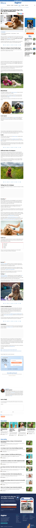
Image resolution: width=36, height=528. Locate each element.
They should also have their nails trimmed (9, 219)
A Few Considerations (3, 34)
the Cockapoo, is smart (9, 326)
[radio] (9, 375)
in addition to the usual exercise (9, 269)
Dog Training (16, 5)
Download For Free (30, 33)
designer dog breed (14, 92)
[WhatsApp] (19, 13)
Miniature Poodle (14, 136)
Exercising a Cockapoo (4, 263)
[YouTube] (4, 3)
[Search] (34, 5)
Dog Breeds (22, 5)
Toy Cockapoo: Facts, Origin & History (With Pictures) (9, 349)
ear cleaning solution (11, 215)
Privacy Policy (11, 509)
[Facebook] (1, 3)
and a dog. (11, 395)
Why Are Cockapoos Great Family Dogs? (5, 33)
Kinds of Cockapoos (13, 33)
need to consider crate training (8, 314)
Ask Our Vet (26, 5)
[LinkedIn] (21, 13)
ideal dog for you (12, 346)
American (15, 117)
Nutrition (12, 5)
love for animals (13, 392)
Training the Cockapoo (4, 275)
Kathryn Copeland (8, 390)
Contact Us (24, 516)
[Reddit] (17, 13)
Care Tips (18, 33)
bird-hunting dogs (7, 118)
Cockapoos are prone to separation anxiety (16, 313)
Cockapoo (9, 38)
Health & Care (8, 5)
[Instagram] (2, 3)
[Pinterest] (5, 3)
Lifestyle (19, 5)
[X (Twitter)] (3, 3)
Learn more (27, 7)
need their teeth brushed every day (13, 217)
